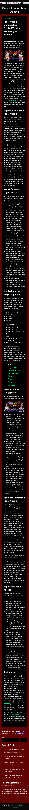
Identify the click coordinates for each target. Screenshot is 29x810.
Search (4, 737)
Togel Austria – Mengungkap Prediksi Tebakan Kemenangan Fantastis (12, 28)
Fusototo (13, 789)
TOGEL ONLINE (7, 18)
